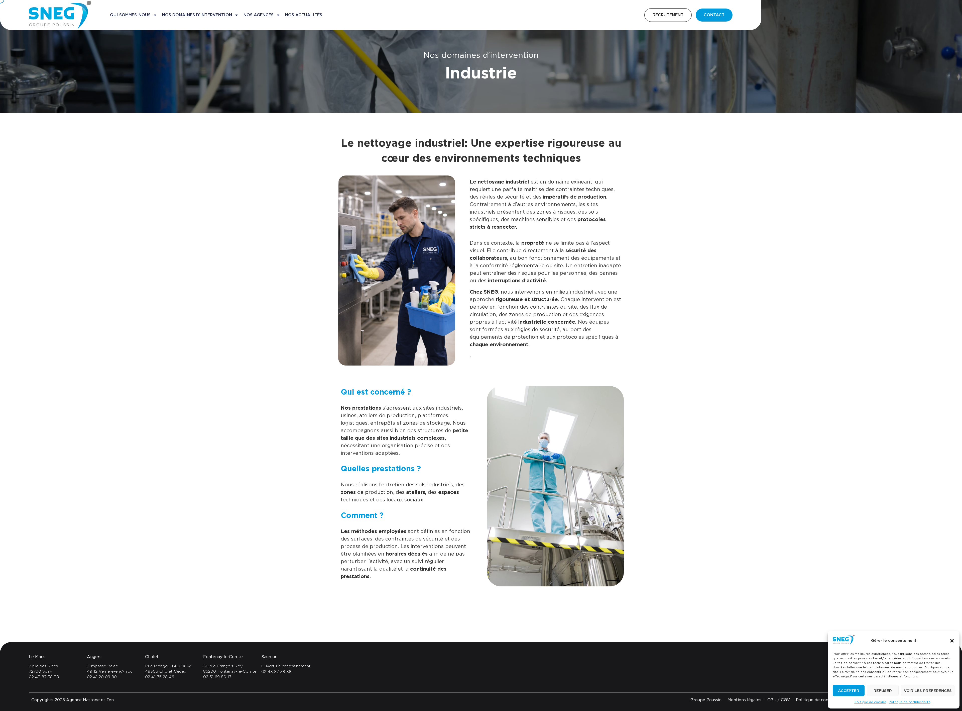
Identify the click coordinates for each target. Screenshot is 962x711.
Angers (94, 656)
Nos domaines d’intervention (197, 15)
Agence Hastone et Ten (90, 699)
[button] (951, 640)
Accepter (848, 690)
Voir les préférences (928, 690)
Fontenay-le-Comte (223, 656)
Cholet (152, 656)
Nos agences (259, 15)
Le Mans (37, 656)
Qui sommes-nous (130, 15)
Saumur (269, 656)
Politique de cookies (870, 702)
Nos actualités (303, 15)
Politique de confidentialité (909, 702)
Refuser (883, 690)
